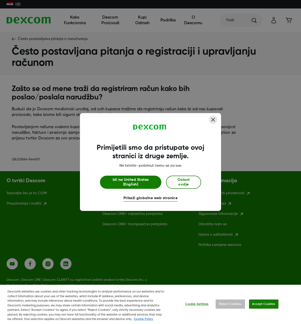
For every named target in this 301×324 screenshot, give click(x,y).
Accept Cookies (263, 303)
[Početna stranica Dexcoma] (149, 127)
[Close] (213, 119)
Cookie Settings (197, 303)
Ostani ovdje (184, 182)
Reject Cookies (230, 303)
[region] (150, 304)
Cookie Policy (143, 319)
